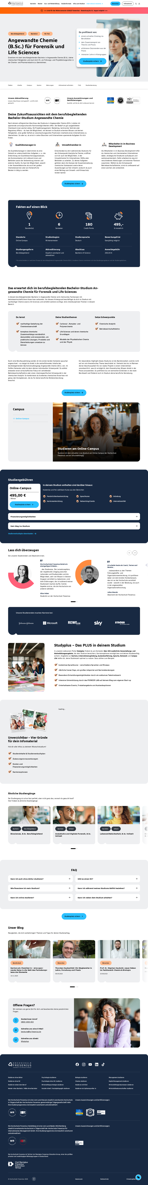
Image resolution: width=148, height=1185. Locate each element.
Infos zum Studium (79, 3)
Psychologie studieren (49, 1077)
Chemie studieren (81, 1081)
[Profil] (139, 4)
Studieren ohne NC (14, 1081)
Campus (29, 85)
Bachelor (33, 3)
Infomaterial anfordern (66, 85)
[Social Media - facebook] (77, 1064)
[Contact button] (138, 1177)
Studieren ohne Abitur (15, 1077)
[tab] (73, 601)
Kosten (39, 85)
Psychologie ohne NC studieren (52, 1081)
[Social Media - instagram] (84, 1064)
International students (93, 3)
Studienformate (66, 3)
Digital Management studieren (119, 1081)
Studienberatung (91, 85)
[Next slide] (135, 553)
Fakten (10, 85)
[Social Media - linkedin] (97, 1064)
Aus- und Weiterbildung (51, 3)
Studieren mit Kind (81, 1085)
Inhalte (19, 85)
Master (40, 3)
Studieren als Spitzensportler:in (85, 1088)
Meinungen (50, 85)
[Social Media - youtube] (90, 1064)
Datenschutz (104, 1179)
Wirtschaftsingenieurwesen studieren (121, 1085)
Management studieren (116, 1077)
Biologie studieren (81, 1077)
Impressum (79, 1179)
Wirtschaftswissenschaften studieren (121, 1088)
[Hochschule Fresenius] (15, 4)
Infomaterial (128, 4)
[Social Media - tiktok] (103, 1064)
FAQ (79, 85)
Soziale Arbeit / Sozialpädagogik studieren (56, 1088)
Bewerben (115, 4)
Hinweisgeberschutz (133, 1179)
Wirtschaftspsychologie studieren (53, 1085)
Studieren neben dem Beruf (17, 1085)
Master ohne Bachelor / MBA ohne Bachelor (22, 1088)
